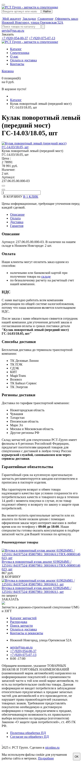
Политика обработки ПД (28, 733)
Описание (17, 214)
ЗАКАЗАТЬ (10, 599)
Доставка (16, 222)
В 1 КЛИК (30, 196)
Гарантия (16, 226)
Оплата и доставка (23, 60)
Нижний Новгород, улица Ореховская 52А (32, 22)
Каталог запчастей (23, 618)
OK (77, 756)
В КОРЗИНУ (11, 576)
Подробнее (46, 758)
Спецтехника (19, 52)
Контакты (17, 64)
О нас (14, 56)
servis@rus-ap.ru (13, 30)
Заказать (8, 34)
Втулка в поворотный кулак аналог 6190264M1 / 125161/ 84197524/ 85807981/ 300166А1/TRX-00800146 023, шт (41, 565)
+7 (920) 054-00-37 (15, 38)
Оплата (15, 218)
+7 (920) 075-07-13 (42, 38)
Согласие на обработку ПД (29, 736)
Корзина (8, 71)
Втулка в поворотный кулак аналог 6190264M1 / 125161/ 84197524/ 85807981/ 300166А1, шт (36, 590)
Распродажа (18, 622)
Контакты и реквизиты (26, 633)
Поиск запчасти (21, 625)
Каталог (16, 49)
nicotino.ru (52, 747)
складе (46, 276)
